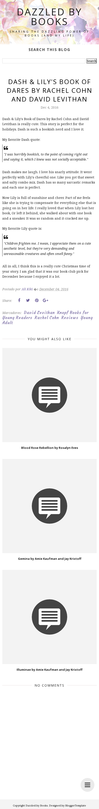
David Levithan (39, 312)
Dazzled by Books (49, 16)
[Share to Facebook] (19, 300)
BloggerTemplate (75, 805)
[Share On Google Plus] (45, 300)
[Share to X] (28, 300)
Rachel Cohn (47, 317)
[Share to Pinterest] (36, 300)
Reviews (69, 317)
